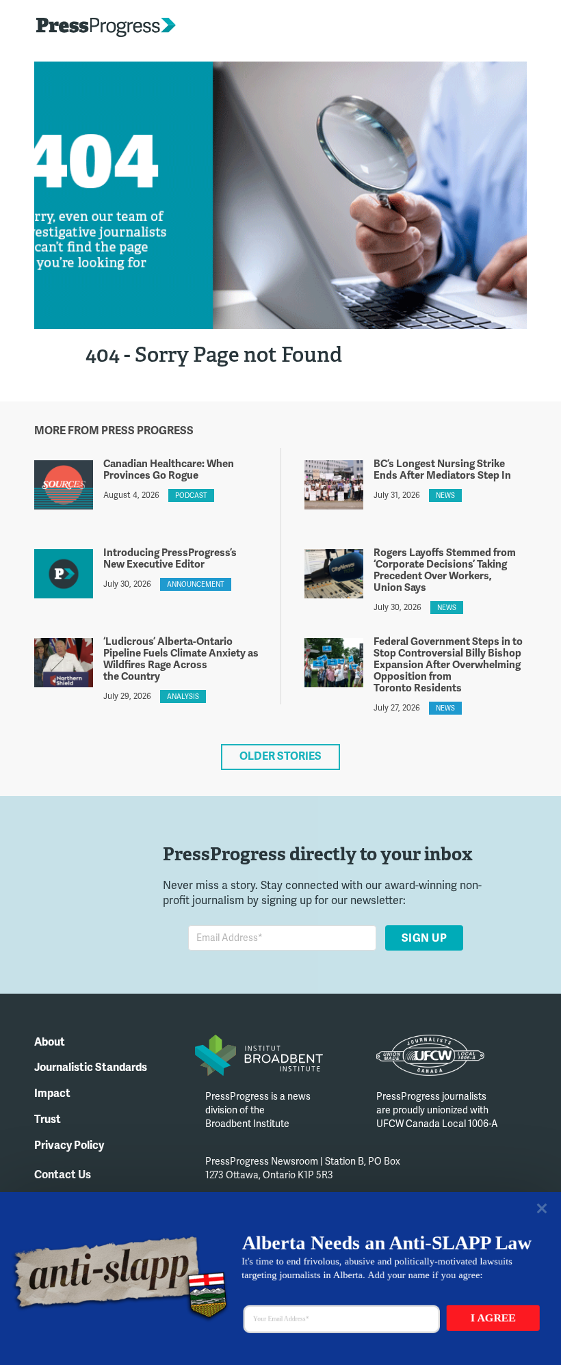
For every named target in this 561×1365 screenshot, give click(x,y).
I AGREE (493, 1318)
